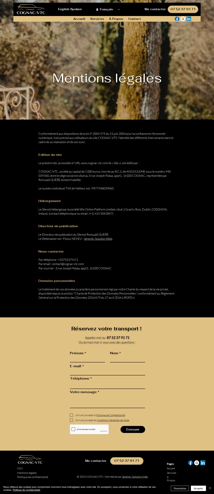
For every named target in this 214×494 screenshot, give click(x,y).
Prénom (76, 353)
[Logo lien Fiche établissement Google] (183, 19)
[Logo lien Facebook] (177, 19)
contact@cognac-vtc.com (68, 264)
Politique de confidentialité (26, 489)
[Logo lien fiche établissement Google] (196, 462)
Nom (114, 353)
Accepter (198, 488)
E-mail (75, 366)
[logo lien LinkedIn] (202, 462)
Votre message (83, 392)
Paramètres (180, 488)
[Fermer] (210, 488)
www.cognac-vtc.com (94, 163)
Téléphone (79, 378)
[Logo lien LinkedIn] (188, 19)
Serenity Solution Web (98, 238)
